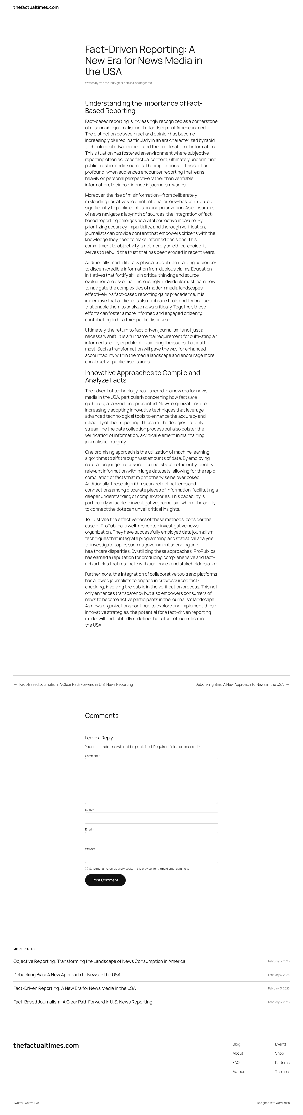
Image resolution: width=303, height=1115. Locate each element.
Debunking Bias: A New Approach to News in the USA (239, 684)
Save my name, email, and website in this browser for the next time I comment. (139, 868)
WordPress (283, 1103)
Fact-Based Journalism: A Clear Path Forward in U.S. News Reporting (76, 684)
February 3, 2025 (279, 961)
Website (90, 849)
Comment (92, 756)
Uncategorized (142, 83)
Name (89, 810)
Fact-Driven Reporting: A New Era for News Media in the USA (74, 988)
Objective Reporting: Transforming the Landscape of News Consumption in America (99, 961)
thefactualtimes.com (36, 7)
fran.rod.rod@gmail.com (114, 83)
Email (89, 829)
